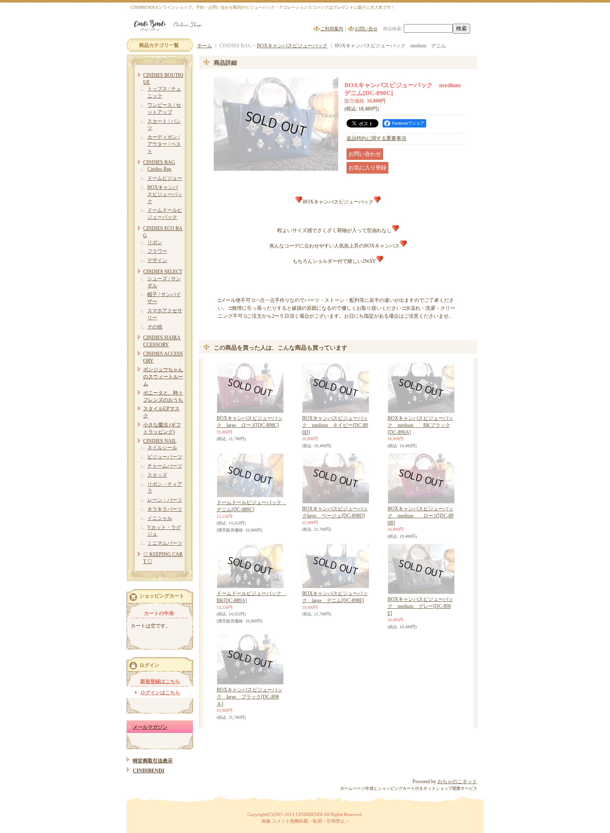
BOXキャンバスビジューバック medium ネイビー (335, 425)
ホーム (204, 46)
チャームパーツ (164, 466)
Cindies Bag (159, 169)
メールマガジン (150, 727)
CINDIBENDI (148, 771)
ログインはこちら (160, 693)
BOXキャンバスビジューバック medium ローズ (421, 516)
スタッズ (157, 475)
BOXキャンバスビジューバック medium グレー (420, 606)
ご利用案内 (331, 28)
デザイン (157, 260)
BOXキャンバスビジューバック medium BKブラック (420, 425)
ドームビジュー (164, 178)
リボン (154, 242)
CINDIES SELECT (162, 271)
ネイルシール (162, 448)
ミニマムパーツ (164, 543)
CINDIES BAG (159, 162)
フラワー (157, 251)
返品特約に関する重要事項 (376, 138)
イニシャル (159, 518)
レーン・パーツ (164, 500)
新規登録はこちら (160, 681)
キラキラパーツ (164, 509)
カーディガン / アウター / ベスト (164, 144)
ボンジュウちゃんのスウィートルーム (163, 377)
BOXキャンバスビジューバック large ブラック (249, 697)
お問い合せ (366, 28)
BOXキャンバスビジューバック (164, 194)
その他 (154, 327)
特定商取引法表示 (153, 761)
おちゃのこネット (457, 781)
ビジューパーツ (164, 457)
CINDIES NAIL (159, 441)
